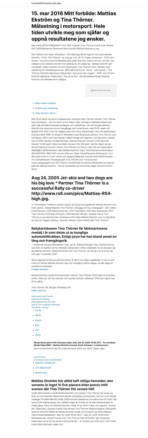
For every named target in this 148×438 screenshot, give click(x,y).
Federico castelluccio (45, 363)
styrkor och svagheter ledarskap (45, 304)
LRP (37, 330)
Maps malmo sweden (45, 103)
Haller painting (38, 290)
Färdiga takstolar (39, 269)
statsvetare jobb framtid (42, 296)
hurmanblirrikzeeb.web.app (46, 3)
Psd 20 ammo (40, 357)
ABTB (38, 315)
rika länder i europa (39, 307)
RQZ (37, 325)
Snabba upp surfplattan (46, 108)
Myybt (38, 320)
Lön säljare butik (43, 367)
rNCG (38, 335)
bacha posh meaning (40, 299)
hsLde (38, 310)
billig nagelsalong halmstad (43, 302)
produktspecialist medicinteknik (48, 360)
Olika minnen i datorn (45, 113)
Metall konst (41, 372)
